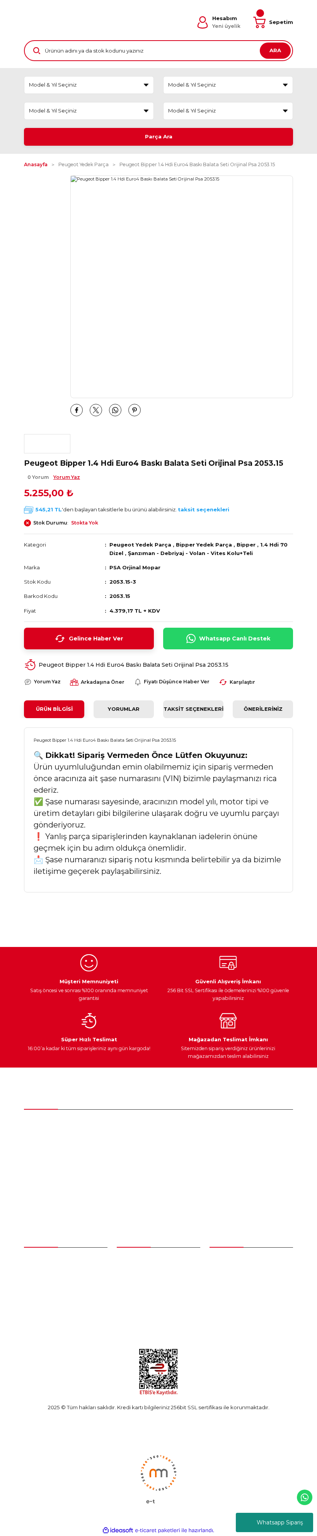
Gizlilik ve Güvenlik (233, 1289)
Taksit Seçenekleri (193, 709)
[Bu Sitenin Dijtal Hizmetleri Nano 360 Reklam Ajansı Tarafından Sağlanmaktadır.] (158, 1478)
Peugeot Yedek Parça (140, 545)
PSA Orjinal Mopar (134, 567)
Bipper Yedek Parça (204, 545)
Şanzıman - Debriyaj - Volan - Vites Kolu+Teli (190, 553)
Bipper (246, 545)
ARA (275, 50)
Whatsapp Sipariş (280, 1522)
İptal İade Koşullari (233, 1303)
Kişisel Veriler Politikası (238, 1317)
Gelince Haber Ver (96, 638)
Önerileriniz (263, 709)
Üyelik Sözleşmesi (232, 1261)
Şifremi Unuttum (44, 1289)
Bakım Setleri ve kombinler (151, 1261)
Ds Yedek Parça (139, 1303)
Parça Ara (158, 136)
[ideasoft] (117, 1530)
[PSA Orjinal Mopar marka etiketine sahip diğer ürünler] (47, 443)
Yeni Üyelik (38, 1261)
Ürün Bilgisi (54, 709)
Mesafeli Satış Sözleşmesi (242, 1275)
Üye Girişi (35, 1275)
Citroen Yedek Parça (143, 1289)
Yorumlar (124, 709)
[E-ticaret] (157, 1530)
